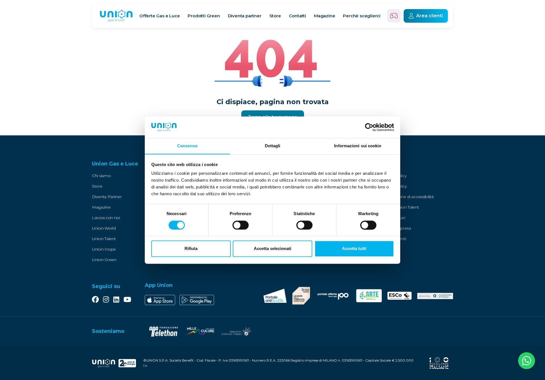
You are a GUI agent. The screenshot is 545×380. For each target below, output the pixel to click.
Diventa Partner (107, 196)
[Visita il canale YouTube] (127, 300)
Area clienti (429, 15)
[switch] (240, 225)
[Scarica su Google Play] (196, 300)
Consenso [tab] (187, 146)
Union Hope (104, 249)
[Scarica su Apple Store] (160, 300)
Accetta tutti (354, 248)
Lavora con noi (106, 217)
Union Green (104, 259)
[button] (128, 164)
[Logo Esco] (399, 296)
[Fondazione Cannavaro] (236, 331)
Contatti (297, 15)
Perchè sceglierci (361, 15)
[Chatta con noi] (526, 361)
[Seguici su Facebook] (95, 300)
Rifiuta (191, 248)
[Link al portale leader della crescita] (301, 296)
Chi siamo (101, 175)
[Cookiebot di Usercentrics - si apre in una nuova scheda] (369, 127)
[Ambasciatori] (435, 295)
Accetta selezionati (272, 248)
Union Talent (104, 238)
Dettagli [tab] (272, 146)
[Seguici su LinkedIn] (116, 300)
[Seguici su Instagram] (106, 300)
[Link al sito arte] (369, 296)
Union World (104, 228)
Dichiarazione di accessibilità (407, 196)
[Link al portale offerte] (333, 296)
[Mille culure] (200, 331)
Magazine (324, 15)
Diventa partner (244, 15)
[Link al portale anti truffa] (275, 296)
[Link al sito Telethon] (163, 331)
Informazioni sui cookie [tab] (357, 146)
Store (275, 15)
